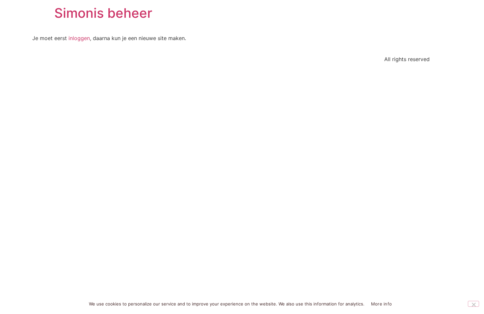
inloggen (79, 38)
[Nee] (473, 304)
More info (381, 303)
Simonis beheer (103, 13)
